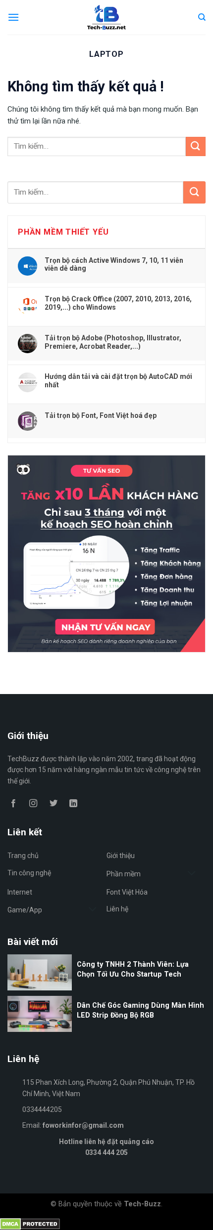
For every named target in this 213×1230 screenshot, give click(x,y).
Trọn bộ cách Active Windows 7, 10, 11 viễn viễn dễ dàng (114, 264)
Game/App (24, 910)
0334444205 (42, 1109)
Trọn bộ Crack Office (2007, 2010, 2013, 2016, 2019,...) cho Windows (118, 303)
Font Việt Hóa (127, 892)
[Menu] (13, 17)
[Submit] (194, 192)
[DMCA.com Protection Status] (30, 1223)
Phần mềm (123, 874)
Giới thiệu (120, 856)
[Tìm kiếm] (202, 17)
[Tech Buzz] (107, 17)
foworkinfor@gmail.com (83, 1125)
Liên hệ (117, 909)
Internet (19, 892)
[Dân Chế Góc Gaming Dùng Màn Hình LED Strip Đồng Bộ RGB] (106, 1029)
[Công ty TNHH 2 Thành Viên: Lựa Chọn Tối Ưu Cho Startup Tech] (106, 988)
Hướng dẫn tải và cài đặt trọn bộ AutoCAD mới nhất (118, 380)
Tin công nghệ (29, 873)
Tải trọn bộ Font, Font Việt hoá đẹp (101, 415)
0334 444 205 (106, 1152)
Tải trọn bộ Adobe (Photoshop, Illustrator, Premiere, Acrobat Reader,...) (113, 342)
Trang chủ (23, 856)
